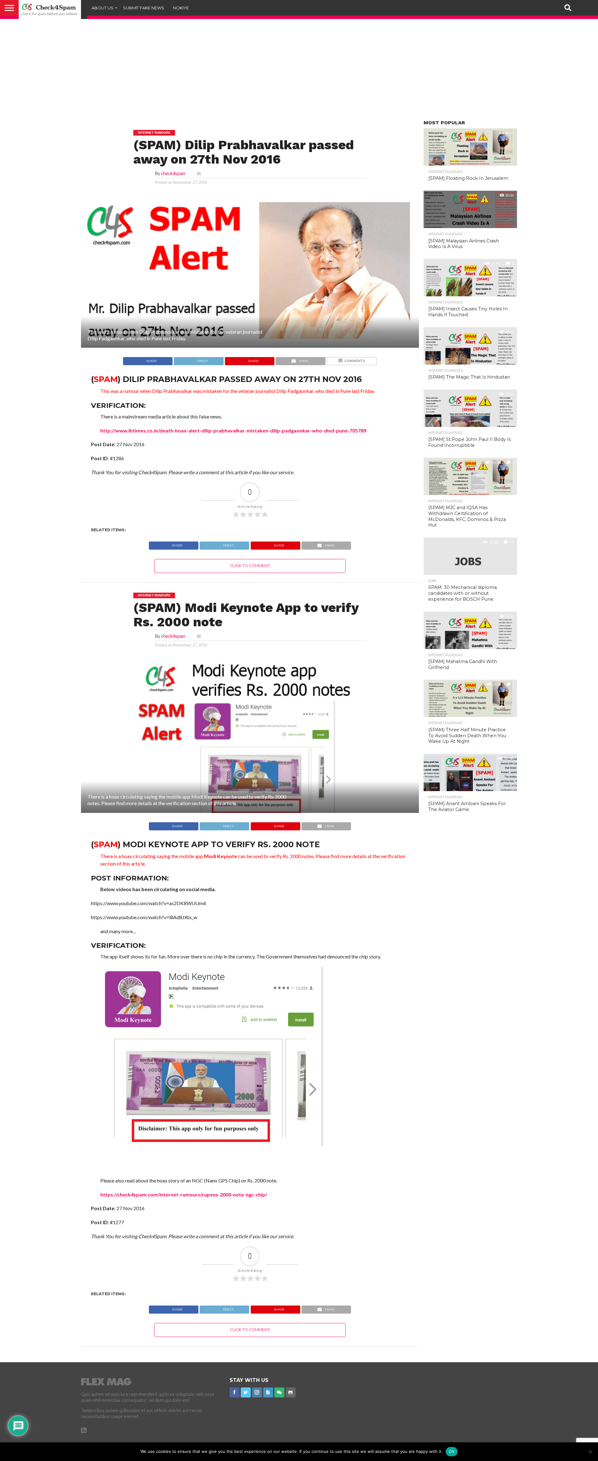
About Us (102, 7)
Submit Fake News (143, 7)
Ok (451, 1451)
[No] (590, 1452)
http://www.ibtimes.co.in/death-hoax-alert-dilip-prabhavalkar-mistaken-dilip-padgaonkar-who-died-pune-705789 (233, 430)
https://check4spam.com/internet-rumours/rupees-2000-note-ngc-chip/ (183, 1194)
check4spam (173, 173)
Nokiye (181, 7)
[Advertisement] (299, 71)
